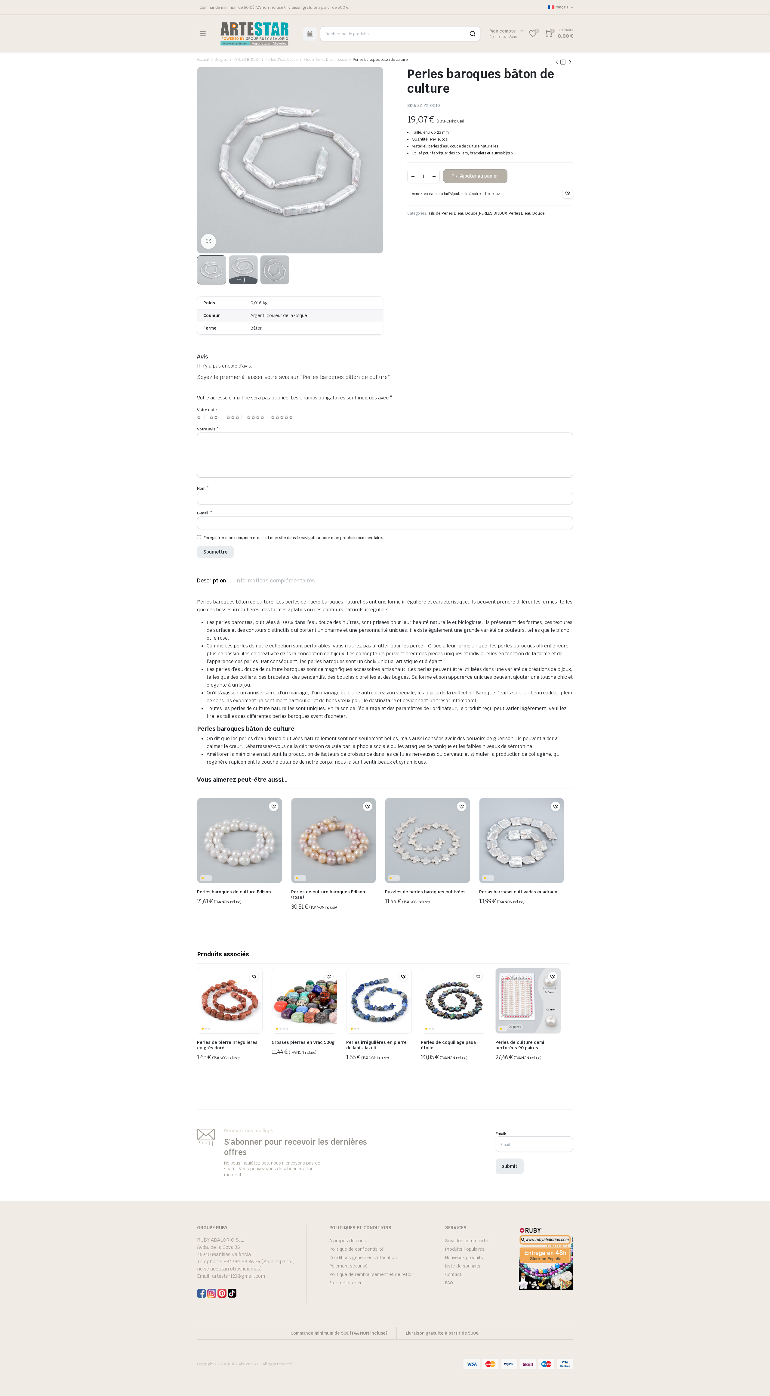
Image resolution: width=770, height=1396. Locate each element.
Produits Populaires (465, 1249)
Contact (453, 1274)
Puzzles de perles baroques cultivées (425, 892)
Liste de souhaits (462, 1266)
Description (211, 580)
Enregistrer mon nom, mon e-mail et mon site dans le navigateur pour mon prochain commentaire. (293, 537)
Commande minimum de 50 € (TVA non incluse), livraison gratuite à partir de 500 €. (274, 7)
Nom (203, 488)
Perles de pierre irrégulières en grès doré (227, 1045)
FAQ (449, 1283)
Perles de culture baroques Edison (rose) (328, 894)
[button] (567, 193)
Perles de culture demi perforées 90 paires (519, 1045)
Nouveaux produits (464, 1257)
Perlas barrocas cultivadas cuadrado (518, 892)
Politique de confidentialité (356, 1249)
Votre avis (208, 429)
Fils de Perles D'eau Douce (325, 59)
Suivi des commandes (467, 1240)
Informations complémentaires (275, 580)
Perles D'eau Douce (281, 59)
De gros (221, 59)
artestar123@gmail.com (238, 1276)
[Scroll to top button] (756, 1382)
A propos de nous (347, 1240)
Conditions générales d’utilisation (363, 1257)
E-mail (204, 513)
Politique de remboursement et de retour (371, 1274)
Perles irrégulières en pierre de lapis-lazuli (376, 1045)
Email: (501, 1133)
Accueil (203, 59)
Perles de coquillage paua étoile (448, 1045)
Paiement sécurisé (348, 1266)
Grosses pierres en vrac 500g (303, 1042)
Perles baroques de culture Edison (234, 892)
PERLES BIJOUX (246, 59)
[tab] (211, 580)
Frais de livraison (345, 1283)
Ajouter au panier (479, 176)
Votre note (207, 409)
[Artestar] (254, 33)
